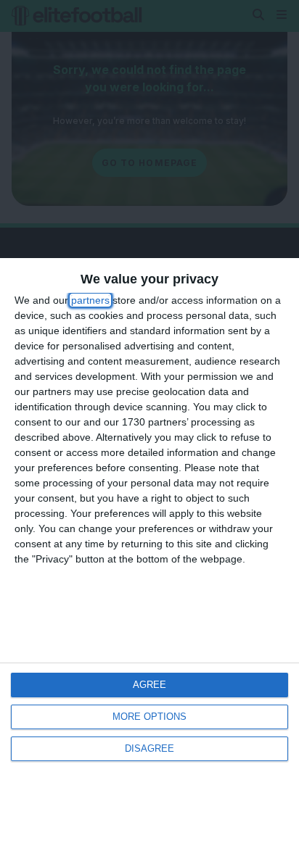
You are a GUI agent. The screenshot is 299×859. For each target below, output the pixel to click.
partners (90, 300)
